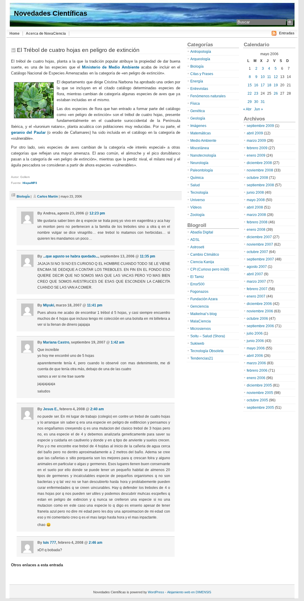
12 (276, 77)
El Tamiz (197, 277)
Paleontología (201, 170)
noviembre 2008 (260, 170)
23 (256, 93)
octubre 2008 (257, 178)
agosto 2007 (257, 267)
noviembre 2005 (260, 393)
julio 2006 (255, 333)
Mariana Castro (56, 342)
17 (263, 85)
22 (250, 93)
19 (276, 85)
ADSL (195, 240)
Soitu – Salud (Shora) (207, 336)
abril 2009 (255, 133)
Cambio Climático (204, 254)
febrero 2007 (257, 289)
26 (276, 93)
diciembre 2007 (259, 237)
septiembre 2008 (260, 185)
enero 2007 (256, 296)
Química (197, 178)
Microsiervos (200, 329)
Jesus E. (50, 409)
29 (250, 102)
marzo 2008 (256, 215)
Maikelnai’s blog (203, 314)
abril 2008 (255, 207)
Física (195, 103)
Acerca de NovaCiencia (46, 33)
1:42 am (117, 342)
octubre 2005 (257, 400)
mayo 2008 (256, 200)
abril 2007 (255, 274)
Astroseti (197, 247)
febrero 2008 (257, 222)
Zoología (197, 215)
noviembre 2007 (260, 244)
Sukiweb (197, 343)
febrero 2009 (257, 148)
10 (263, 77)
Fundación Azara (204, 299)
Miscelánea (199, 148)
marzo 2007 (256, 281)
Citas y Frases (201, 74)
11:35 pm (147, 256)
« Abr (247, 109)
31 (263, 102)
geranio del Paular (28, 132)
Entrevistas (199, 89)
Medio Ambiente (203, 141)
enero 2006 (256, 378)
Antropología (200, 52)
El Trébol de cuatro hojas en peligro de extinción (78, 50)
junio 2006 (255, 341)
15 (250, 85)
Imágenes (198, 126)
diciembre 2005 (259, 385)
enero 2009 (256, 155)
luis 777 (49, 542)
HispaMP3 (30, 183)
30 (256, 102)
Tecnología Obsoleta (207, 351)
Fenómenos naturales (208, 96)
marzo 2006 (256, 363)
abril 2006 (255, 356)
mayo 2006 (256, 348)
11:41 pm (94, 305)
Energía (196, 81)
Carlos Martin (47, 196)
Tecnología (199, 192)
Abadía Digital (201, 232)
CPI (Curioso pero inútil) (209, 269)
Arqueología (200, 59)
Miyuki (48, 305)
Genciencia (199, 306)
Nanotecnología (203, 155)
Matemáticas (200, 133)
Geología (197, 118)
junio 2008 (255, 192)
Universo (197, 200)
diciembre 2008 (259, 163)
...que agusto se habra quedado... (70, 256)
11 (269, 77)
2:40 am (97, 409)
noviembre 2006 (260, 311)
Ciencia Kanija (202, 262)
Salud (195, 185)
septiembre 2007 (260, 259)
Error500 (197, 284)
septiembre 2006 (260, 326)
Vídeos (196, 207)
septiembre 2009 (260, 126)
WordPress (156, 592)
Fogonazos (199, 292)
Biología (23, 196)
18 (269, 85)
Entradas (286, 33)
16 (256, 85)
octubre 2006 (257, 319)
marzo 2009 (256, 141)
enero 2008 (256, 230)
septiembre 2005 (260, 408)
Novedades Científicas (50, 13)
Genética (197, 111)
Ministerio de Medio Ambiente (110, 67)
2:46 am (95, 542)
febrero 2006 (257, 370)
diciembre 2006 (259, 304)
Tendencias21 (201, 358)
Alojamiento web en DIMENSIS (189, 592)
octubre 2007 (257, 252)
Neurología (199, 163)
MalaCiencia (200, 321)
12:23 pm (97, 213)
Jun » (258, 109)
